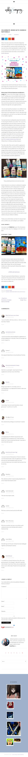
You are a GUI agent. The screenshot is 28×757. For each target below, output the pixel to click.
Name (3, 601)
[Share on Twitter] (6, 39)
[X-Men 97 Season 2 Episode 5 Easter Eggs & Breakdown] (17, 741)
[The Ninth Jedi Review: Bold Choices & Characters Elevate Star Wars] (14, 698)
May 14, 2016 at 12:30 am (10, 557)
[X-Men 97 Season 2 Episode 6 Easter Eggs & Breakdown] (10, 744)
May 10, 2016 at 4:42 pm (10, 507)
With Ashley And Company (14, 12)
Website (3, 611)
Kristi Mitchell (9, 555)
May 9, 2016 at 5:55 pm (9, 367)
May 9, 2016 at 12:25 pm (10, 333)
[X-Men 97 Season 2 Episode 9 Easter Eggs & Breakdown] (10, 707)
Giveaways (7, 290)
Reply (2, 324)
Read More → (13, 646)
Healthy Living (16, 291)
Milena (7, 432)
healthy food (12, 291)
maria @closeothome (10, 332)
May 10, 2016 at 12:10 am (10, 402)
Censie (7, 400)
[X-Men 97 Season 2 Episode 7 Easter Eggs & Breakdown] (14, 734)
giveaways (8, 291)
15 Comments (16, 34)
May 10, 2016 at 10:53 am (10, 492)
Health (11, 290)
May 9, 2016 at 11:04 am (10, 317)
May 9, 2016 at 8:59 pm (9, 383)
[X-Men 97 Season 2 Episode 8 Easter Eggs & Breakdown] (10, 717)
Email (2, 606)
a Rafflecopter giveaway (14, 271)
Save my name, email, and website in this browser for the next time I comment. (13, 618)
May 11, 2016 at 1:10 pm (10, 522)
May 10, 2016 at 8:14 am (10, 454)
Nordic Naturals (5, 53)
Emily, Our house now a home (12, 315)
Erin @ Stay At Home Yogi (11, 452)
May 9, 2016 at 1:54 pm (9, 352)
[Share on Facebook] (2, 39)
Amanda (7, 382)
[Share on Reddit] (9, 39)
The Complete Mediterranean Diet (11, 139)
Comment (4, 586)
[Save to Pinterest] (13, 39)
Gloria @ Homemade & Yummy (12, 365)
